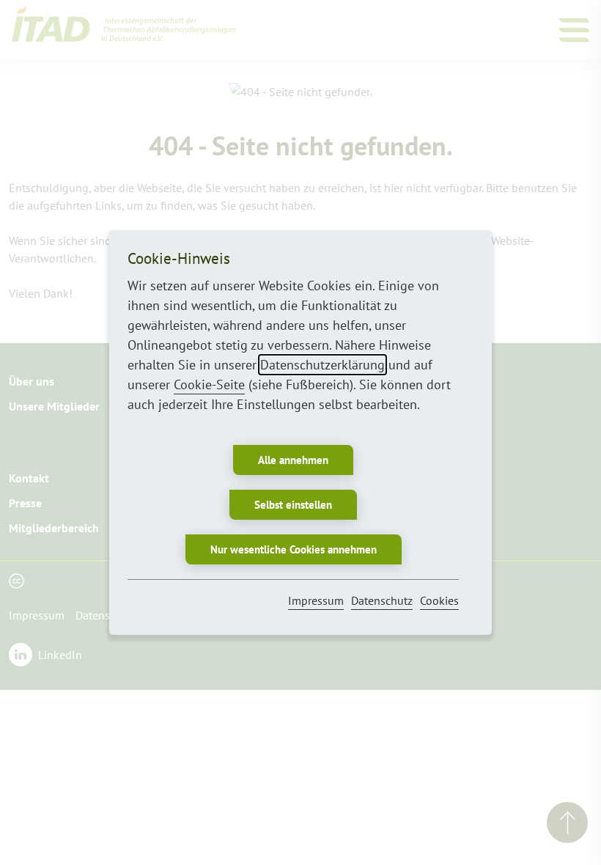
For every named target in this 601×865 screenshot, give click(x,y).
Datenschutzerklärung (322, 364)
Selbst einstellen (293, 505)
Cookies (439, 600)
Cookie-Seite (209, 384)
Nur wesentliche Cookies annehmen (293, 549)
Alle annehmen (293, 460)
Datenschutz (382, 600)
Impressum (316, 600)
